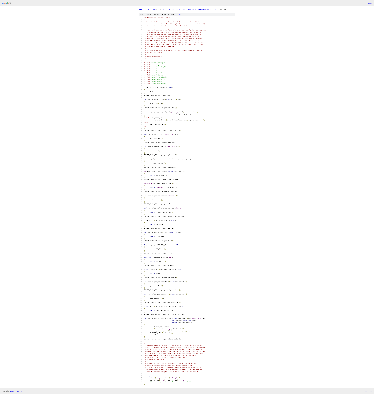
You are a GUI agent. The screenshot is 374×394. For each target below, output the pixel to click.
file (179, 14)
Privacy (17, 391)
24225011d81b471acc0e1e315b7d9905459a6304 (191, 9)
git (158, 9)
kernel (153, 9)
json (370, 391)
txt (366, 391)
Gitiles (12, 391)
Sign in (370, 3)
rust (216, 9)
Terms (22, 391)
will (162, 9)
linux (141, 9)
